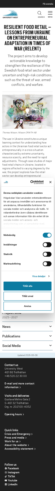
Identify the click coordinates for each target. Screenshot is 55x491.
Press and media (14, 437)
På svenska (48, 3)
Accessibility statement (19, 448)
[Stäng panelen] (50, 182)
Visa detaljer (39, 276)
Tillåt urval (27, 296)
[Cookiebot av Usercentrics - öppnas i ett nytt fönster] (32, 182)
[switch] (47, 244)
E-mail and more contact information (20, 385)
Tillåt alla (27, 286)
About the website (16, 445)
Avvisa (27, 306)
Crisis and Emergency (17, 434)
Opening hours (13, 414)
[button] (50, 11)
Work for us (11, 441)
